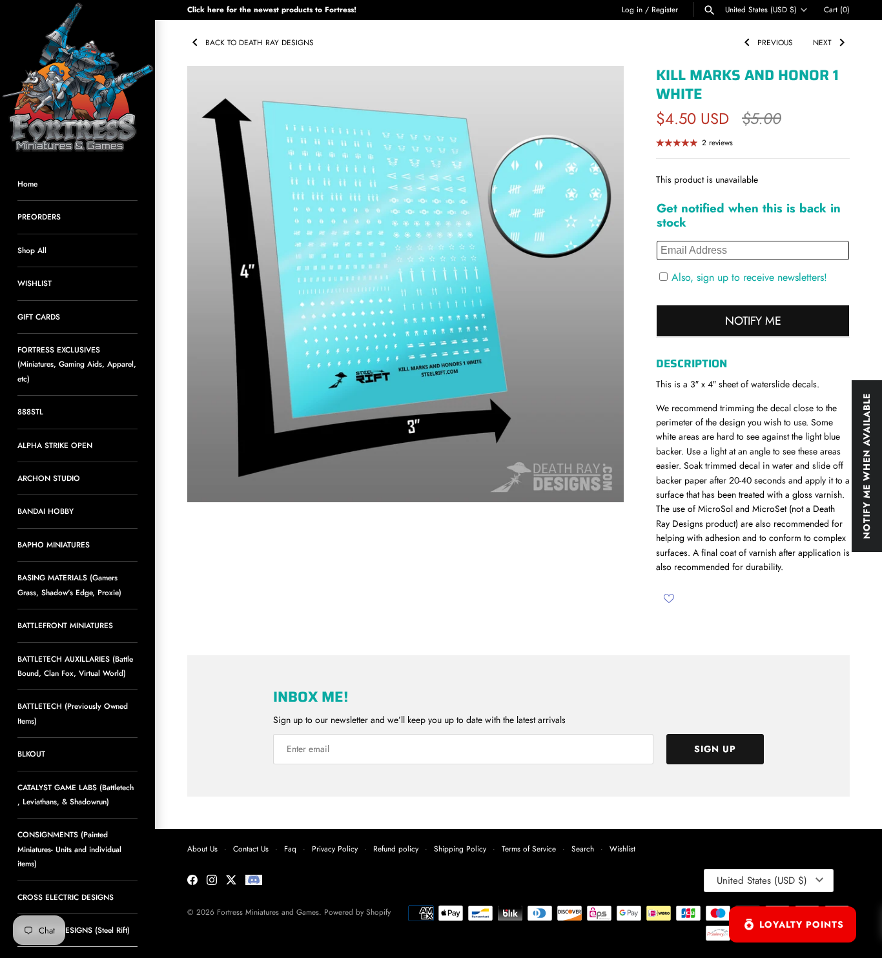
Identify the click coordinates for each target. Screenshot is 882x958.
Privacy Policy (335, 848)
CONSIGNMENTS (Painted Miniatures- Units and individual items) (69, 849)
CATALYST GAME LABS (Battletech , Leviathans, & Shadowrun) (75, 794)
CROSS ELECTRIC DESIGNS (65, 897)
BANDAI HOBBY (45, 510)
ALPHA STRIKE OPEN (54, 445)
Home (27, 183)
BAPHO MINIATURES (53, 544)
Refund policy (395, 848)
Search (582, 848)
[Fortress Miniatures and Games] (77, 77)
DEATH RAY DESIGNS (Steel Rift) (73, 929)
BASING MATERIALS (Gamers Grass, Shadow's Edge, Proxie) (69, 584)
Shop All (31, 250)
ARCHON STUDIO (48, 478)
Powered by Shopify (357, 911)
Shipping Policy (460, 848)
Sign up (715, 748)
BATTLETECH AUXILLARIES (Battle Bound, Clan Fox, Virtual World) (75, 665)
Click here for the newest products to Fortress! (271, 9)
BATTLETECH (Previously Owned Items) (72, 713)
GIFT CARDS (38, 316)
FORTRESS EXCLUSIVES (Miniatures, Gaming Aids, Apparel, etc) (76, 364)
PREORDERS (39, 216)
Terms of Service (529, 848)
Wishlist (622, 848)
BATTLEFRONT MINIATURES (65, 625)
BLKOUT (31, 753)
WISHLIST (34, 283)
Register (664, 9)
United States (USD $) (761, 9)
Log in (632, 9)
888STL (30, 411)
